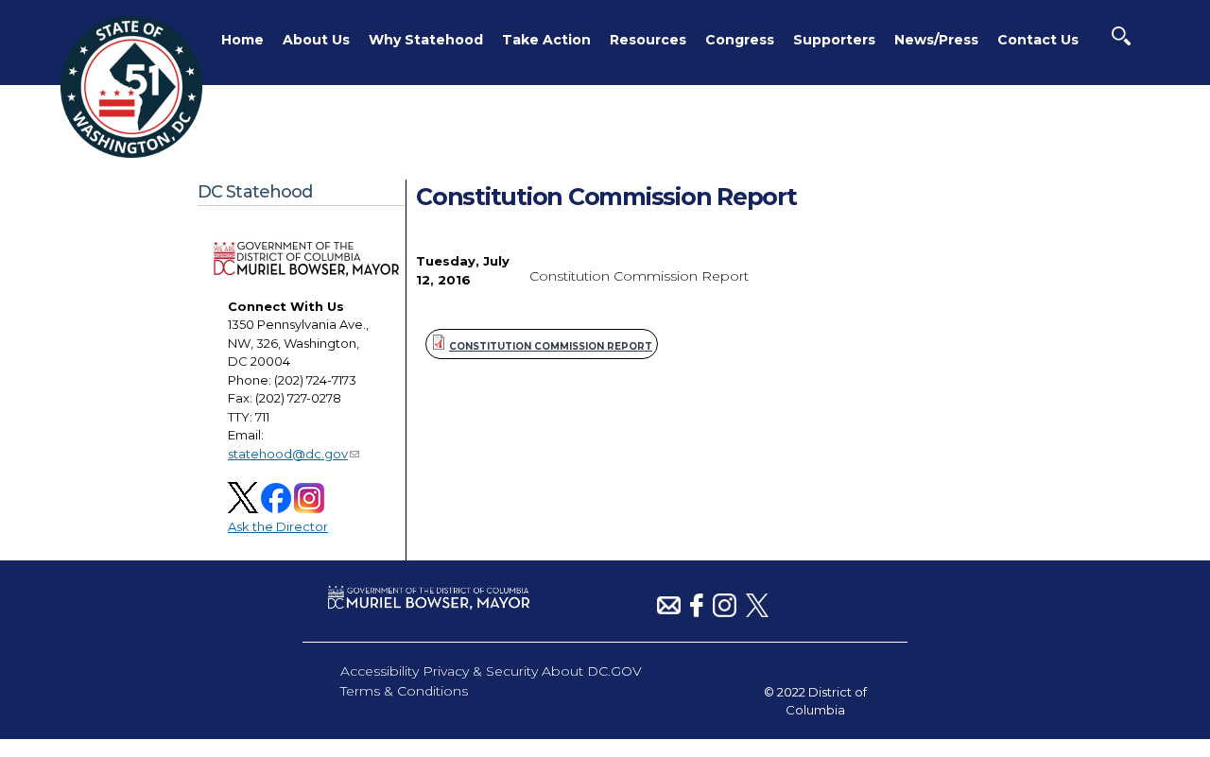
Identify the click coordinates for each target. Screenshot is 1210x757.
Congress (739, 39)
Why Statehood (426, 39)
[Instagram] (724, 612)
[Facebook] (696, 612)
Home (242, 39)
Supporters (834, 39)
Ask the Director (278, 526)
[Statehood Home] (131, 153)
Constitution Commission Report (550, 346)
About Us (316, 39)
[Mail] (668, 612)
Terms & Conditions (404, 690)
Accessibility (379, 671)
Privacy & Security (480, 671)
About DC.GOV (592, 671)
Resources (648, 39)
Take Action (546, 39)
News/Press (936, 39)
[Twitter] (757, 612)
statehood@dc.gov (288, 453)
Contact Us (1038, 39)
